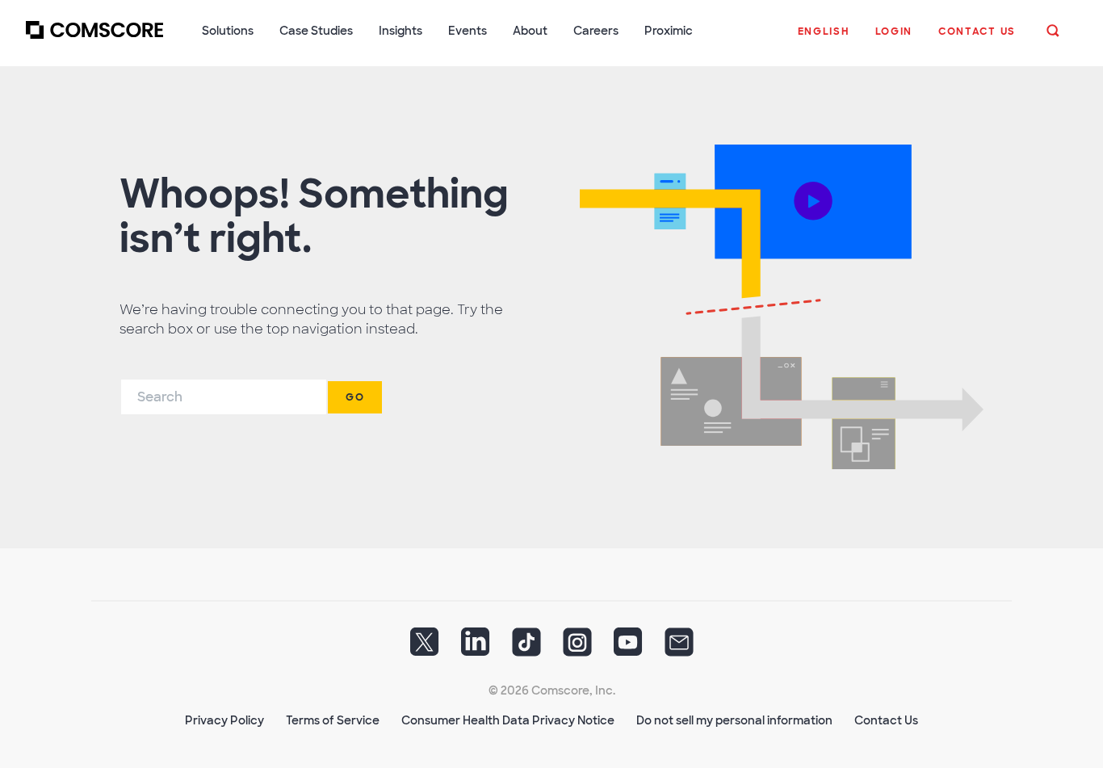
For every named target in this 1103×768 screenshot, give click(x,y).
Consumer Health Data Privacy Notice (507, 720)
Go (355, 397)
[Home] (94, 39)
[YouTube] (628, 647)
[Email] (679, 647)
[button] (823, 40)
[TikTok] (526, 647)
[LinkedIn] (475, 647)
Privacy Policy (224, 720)
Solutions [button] (228, 30)
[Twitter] (424, 647)
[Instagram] (577, 647)
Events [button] (467, 30)
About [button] (530, 30)
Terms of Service (333, 720)
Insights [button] (400, 30)
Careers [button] (596, 30)
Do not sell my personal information (734, 720)
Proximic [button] (668, 30)
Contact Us (886, 720)
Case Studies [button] (316, 30)
